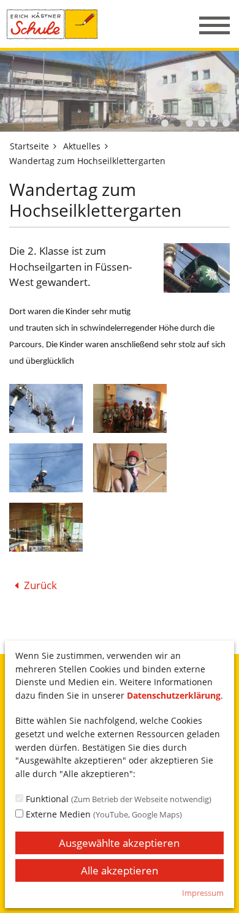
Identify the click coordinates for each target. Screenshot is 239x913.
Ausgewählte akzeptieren (119, 843)
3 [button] (189, 123)
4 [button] (201, 123)
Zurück (40, 585)
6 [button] (226, 123)
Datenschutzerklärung (174, 695)
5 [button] (214, 123)
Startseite (29, 146)
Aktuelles (82, 146)
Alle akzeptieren (119, 870)
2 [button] (177, 123)
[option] (119, 91)
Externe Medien (102, 814)
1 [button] (165, 123)
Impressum (203, 892)
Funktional (117, 799)
